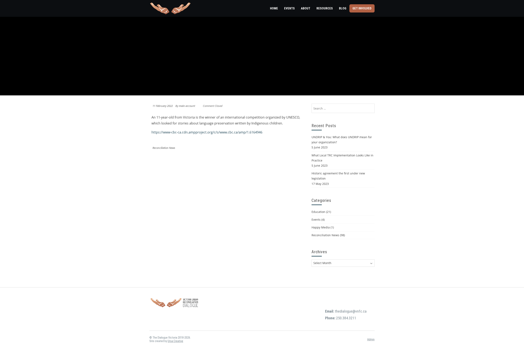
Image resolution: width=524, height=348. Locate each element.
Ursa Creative (175, 341)
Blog (342, 8)
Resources (324, 8)
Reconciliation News (163, 148)
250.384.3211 (346, 318)
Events (289, 8)
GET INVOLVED (362, 8)
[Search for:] (343, 108)
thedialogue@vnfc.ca (351, 311)
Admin (371, 339)
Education (318, 212)
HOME (274, 8)
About (305, 8)
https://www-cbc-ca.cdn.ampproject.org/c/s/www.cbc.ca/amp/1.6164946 (206, 132)
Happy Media (321, 227)
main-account (187, 106)
